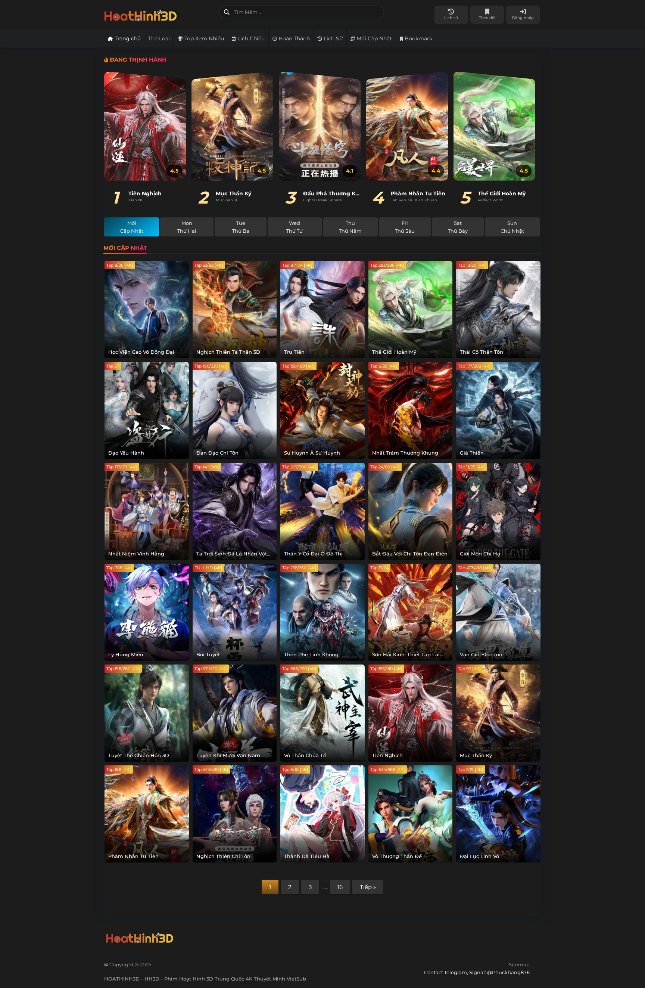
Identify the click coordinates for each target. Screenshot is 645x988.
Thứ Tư (294, 227)
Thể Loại (159, 38)
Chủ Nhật (512, 227)
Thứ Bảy (458, 227)
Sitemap (519, 964)
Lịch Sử (332, 38)
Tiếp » (368, 887)
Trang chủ (127, 38)
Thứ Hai (186, 227)
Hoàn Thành (293, 38)
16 (340, 887)
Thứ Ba (240, 227)
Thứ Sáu (405, 227)
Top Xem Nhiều (203, 38)
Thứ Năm (350, 227)
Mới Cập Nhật (373, 38)
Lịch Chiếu (250, 38)
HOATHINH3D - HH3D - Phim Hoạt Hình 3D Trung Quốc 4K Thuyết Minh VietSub (159, 14)
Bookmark (417, 38)
